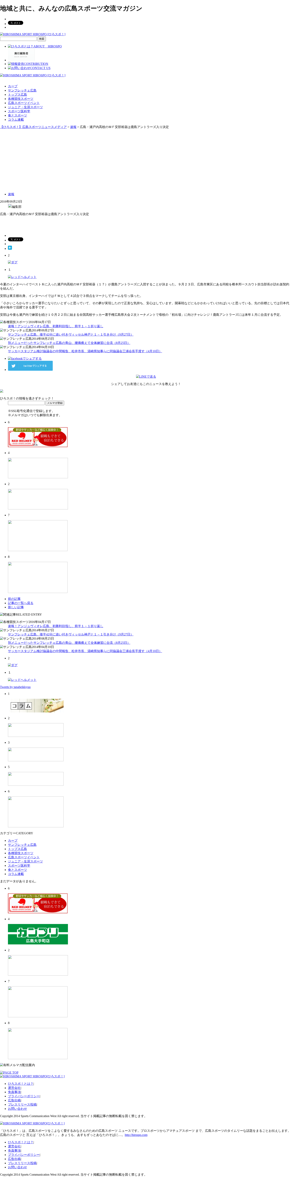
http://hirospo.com (136, 1135)
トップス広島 (17, 94)
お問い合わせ (17, 1108)
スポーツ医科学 (19, 111)
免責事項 (14, 1092)
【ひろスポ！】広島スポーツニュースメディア (33, 127)
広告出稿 (14, 1100)
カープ (12, 86)
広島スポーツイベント (24, 103)
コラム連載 (16, 119)
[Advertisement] (146, 159)
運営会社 (14, 1088)
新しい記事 (16, 607)
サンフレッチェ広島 (22, 90)
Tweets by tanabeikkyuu (15, 687)
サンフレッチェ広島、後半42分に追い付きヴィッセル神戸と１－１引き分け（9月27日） (70, 334)
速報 (11, 194)
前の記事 (14, 599)
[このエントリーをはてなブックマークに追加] (10, 248)
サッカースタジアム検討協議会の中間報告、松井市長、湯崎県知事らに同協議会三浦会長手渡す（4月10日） (85, 351)
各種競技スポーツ (20, 98)
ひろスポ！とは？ (20, 1083)
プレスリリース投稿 (22, 1104)
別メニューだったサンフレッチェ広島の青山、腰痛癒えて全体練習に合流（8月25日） (69, 343)
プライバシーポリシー (24, 1096)
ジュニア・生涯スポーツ (25, 107)
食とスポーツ (17, 115)
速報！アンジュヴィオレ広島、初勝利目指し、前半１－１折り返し (55, 326)
